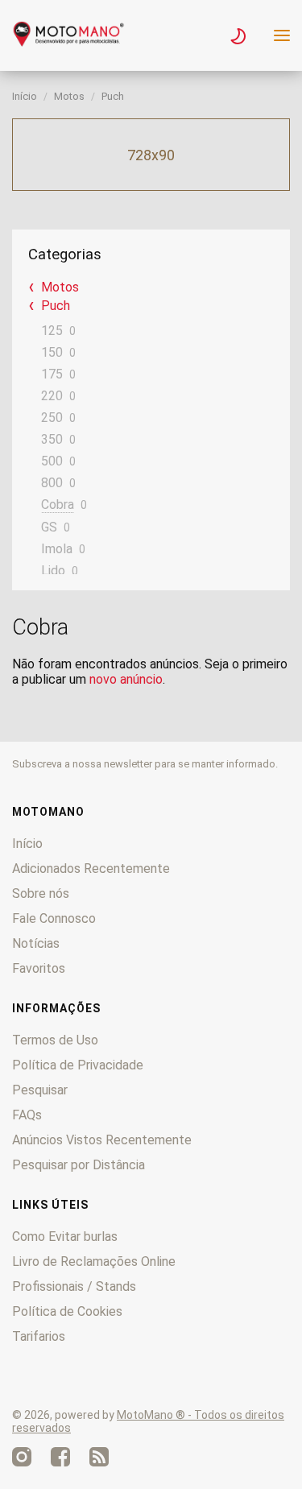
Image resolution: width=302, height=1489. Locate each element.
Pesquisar (40, 1090)
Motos (69, 96)
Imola (56, 548)
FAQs (27, 1115)
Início (24, 96)
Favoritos (38, 968)
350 (52, 439)
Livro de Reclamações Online (94, 1261)
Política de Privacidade (77, 1065)
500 (52, 461)
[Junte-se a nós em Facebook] (60, 1456)
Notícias (36, 943)
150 (52, 352)
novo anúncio (126, 679)
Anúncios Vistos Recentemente (102, 1140)
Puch (112, 96)
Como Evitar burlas (65, 1236)
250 (52, 417)
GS (49, 527)
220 (52, 395)
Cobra (57, 504)
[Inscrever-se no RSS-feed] (99, 1456)
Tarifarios (38, 1336)
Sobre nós (40, 893)
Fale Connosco (54, 918)
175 (52, 374)
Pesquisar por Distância (78, 1165)
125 (52, 330)
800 (52, 482)
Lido (53, 570)
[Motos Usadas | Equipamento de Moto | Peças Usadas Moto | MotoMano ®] (68, 42)
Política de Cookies (67, 1311)
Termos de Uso (55, 1040)
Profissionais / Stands (74, 1286)
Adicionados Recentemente (91, 868)
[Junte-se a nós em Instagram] (21, 1456)
